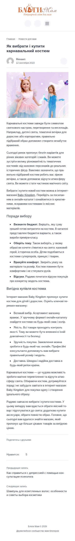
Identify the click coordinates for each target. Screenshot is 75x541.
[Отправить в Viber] (20, 446)
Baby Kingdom (26, 195)
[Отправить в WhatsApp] (26, 446)
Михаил (20, 59)
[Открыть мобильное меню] (47, 23)
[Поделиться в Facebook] (9, 446)
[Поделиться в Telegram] (14, 446)
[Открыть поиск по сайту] (37, 23)
